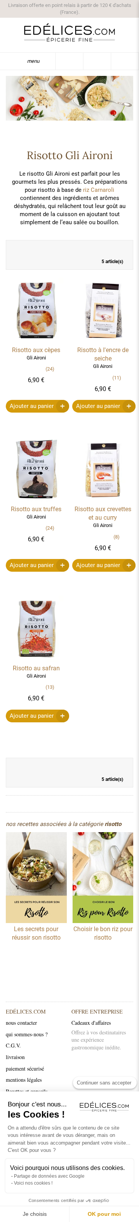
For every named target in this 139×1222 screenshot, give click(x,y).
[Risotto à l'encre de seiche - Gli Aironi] (103, 341)
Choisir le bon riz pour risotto (102, 933)
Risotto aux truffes (36, 509)
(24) (50, 369)
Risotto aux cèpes (36, 350)
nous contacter (21, 1022)
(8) (117, 537)
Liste (123, 248)
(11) (116, 378)
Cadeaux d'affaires (91, 1022)
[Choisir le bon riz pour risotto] (103, 878)
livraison (15, 1057)
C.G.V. (13, 1045)
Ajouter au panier (32, 406)
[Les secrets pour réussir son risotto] (36, 878)
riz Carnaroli (98, 189)
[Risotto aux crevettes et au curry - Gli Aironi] (103, 500)
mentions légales (24, 1079)
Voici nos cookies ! (33, 1183)
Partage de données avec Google (49, 1176)
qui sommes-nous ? (26, 1034)
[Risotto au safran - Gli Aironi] (36, 659)
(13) (50, 687)
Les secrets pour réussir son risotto (36, 933)
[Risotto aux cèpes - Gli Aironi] (36, 341)
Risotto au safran (36, 668)
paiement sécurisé (25, 1068)
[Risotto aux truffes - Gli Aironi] (36, 500)
